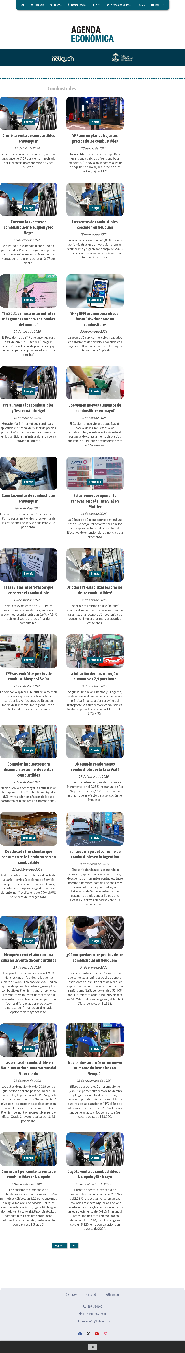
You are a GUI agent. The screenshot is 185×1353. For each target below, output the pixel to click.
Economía (95, 299)
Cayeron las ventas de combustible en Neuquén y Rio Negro (28, 227)
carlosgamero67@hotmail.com (93, 1321)
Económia (39, 4)
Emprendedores (79, 4)
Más (157, 4)
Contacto (71, 1294)
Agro (98, 4)
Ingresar (114, 1294)
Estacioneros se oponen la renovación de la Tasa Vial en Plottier (95, 501)
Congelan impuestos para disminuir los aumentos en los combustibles (28, 769)
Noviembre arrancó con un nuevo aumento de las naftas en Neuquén (95, 1068)
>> (74, 1245)
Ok (93, 1347)
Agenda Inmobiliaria (121, 4)
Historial (91, 1294)
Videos (142, 5)
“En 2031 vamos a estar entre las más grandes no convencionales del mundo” (28, 319)
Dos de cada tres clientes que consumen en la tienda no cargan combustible (28, 857)
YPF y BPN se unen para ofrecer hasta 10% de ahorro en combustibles (95, 319)
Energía (58, 4)
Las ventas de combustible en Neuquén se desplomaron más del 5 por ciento (29, 1068)
